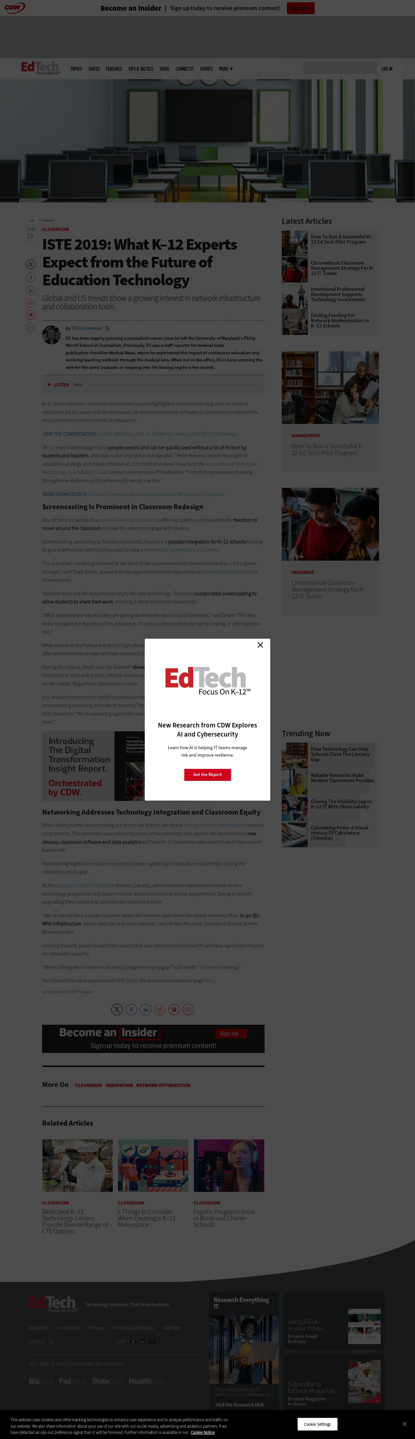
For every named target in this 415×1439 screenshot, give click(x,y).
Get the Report (207, 774)
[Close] (404, 1424)
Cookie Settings (317, 1424)
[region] (207, 1424)
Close (260, 645)
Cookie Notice (203, 1432)
